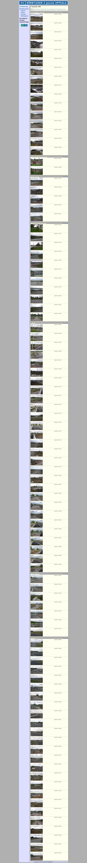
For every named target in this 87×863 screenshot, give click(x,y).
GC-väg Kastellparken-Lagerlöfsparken (43, 10)
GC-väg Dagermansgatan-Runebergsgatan (54, 9)
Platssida (64, 12)
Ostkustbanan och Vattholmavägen (40, 9)
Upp (67, 12)
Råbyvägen (53, 10)
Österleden (66, 10)
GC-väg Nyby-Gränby (59, 10)
